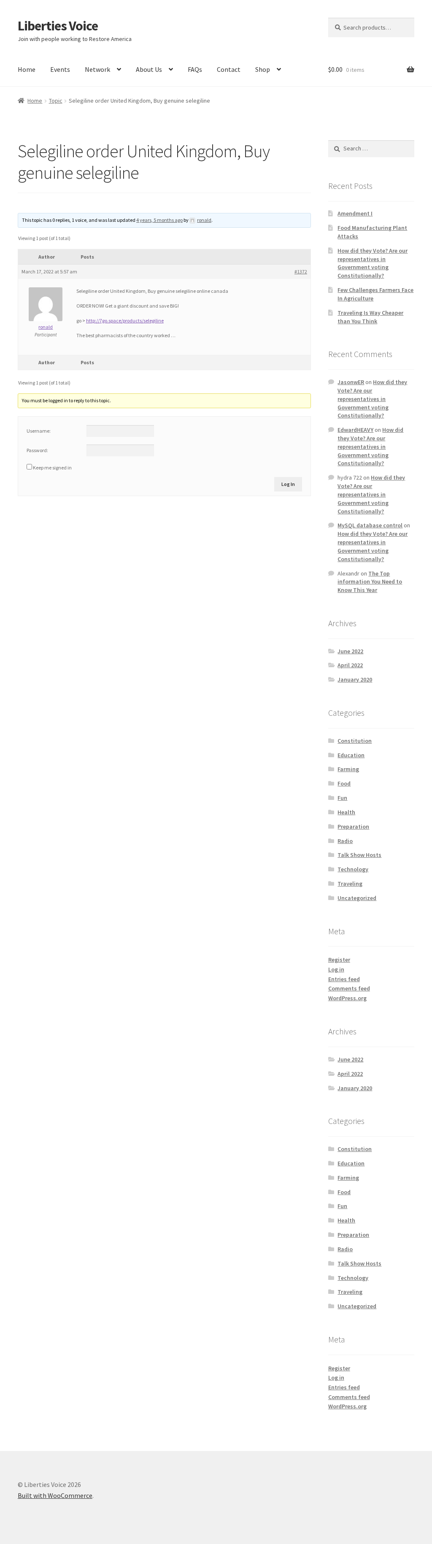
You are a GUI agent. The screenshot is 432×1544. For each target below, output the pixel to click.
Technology (353, 869)
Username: (39, 431)
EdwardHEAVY (355, 430)
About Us (149, 69)
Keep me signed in (52, 467)
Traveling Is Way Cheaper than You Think (370, 317)
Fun (342, 798)
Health (346, 812)
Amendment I (355, 213)
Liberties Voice (58, 25)
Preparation (353, 826)
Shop (262, 69)
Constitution (355, 741)
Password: (37, 450)
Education (351, 755)
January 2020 (355, 679)
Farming (348, 769)
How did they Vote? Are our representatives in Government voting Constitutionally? (373, 263)
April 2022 (350, 665)
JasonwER (351, 382)
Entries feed (344, 979)
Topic (55, 100)
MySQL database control (370, 525)
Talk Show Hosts (359, 855)
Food (344, 783)
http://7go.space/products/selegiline (125, 320)
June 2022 (350, 651)
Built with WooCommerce (55, 1495)
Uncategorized (357, 898)
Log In (288, 484)
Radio (345, 841)
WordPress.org (347, 998)
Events (60, 69)
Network (97, 69)
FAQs (195, 69)
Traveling (350, 883)
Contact (228, 69)
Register (339, 959)
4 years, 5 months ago (159, 220)
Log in (336, 969)
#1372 (300, 271)
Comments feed (349, 988)
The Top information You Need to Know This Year (370, 582)
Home (26, 69)
